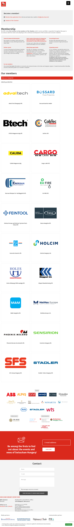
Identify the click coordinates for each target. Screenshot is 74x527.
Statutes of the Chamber (12, 20)
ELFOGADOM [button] (68, 524)
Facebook (2, 506)
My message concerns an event (29, 489)
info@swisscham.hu (43, 17)
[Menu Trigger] (68, 3)
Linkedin (10, 506)
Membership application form (13, 17)
